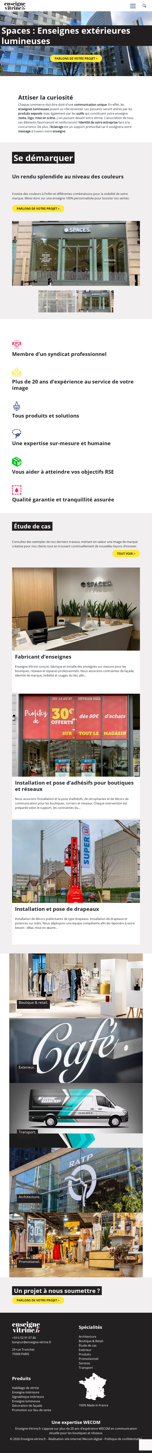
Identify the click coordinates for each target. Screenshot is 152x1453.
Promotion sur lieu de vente (31, 1410)
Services (84, 1363)
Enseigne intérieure (25, 1392)
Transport (86, 1368)
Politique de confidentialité (123, 1439)
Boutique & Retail (91, 1341)
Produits (85, 1354)
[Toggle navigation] (136, 5)
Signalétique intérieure (28, 1397)
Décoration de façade (27, 1406)
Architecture (87, 1337)
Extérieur (85, 1350)
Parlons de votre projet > (76, 58)
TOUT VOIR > (126, 554)
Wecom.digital (92, 1439)
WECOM (104, 1429)
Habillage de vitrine (25, 1388)
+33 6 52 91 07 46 (24, 1338)
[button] (21, 253)
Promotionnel (88, 1359)
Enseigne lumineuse (26, 1401)
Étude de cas (88, 1345)
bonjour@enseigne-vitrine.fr (31, 1342)
